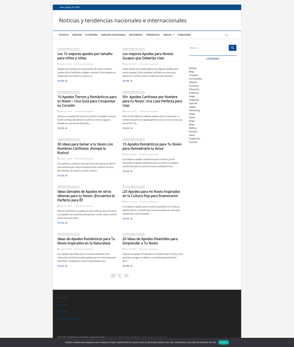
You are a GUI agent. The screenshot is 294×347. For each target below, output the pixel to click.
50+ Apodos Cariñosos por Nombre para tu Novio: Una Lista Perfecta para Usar (152, 101)
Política (64, 34)
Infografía (136, 34)
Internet (193, 103)
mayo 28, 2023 (65, 64)
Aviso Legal (62, 311)
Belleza (192, 68)
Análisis (77, 34)
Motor (192, 117)
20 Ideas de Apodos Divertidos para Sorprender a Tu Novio (150, 240)
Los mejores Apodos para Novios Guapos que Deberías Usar (148, 55)
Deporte (193, 82)
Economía (91, 34)
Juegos (192, 106)
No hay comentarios (84, 64)
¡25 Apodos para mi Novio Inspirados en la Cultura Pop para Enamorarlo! (151, 193)
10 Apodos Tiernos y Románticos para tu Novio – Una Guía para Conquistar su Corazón (87, 101)
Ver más (64, 80)
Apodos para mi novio (68, 48)
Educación (194, 89)
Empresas (194, 92)
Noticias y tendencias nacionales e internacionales (123, 20)
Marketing (194, 110)
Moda (192, 113)
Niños (192, 124)
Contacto (61, 304)
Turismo (193, 142)
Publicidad (184, 34)
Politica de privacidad (67, 318)
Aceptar (224, 342)
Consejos (193, 75)
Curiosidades (195, 78)
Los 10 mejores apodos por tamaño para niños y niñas (85, 55)
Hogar (192, 96)
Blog (191, 71)
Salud (191, 135)
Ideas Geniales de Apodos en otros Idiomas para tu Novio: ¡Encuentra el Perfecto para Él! (86, 195)
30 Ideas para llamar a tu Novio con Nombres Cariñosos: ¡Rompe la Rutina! (85, 148)
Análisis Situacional (113, 34)
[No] (290, 342)
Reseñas (193, 131)
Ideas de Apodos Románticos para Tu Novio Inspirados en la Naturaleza (86, 240)
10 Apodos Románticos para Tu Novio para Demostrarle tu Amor (152, 146)
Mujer (192, 120)
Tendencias (153, 34)
